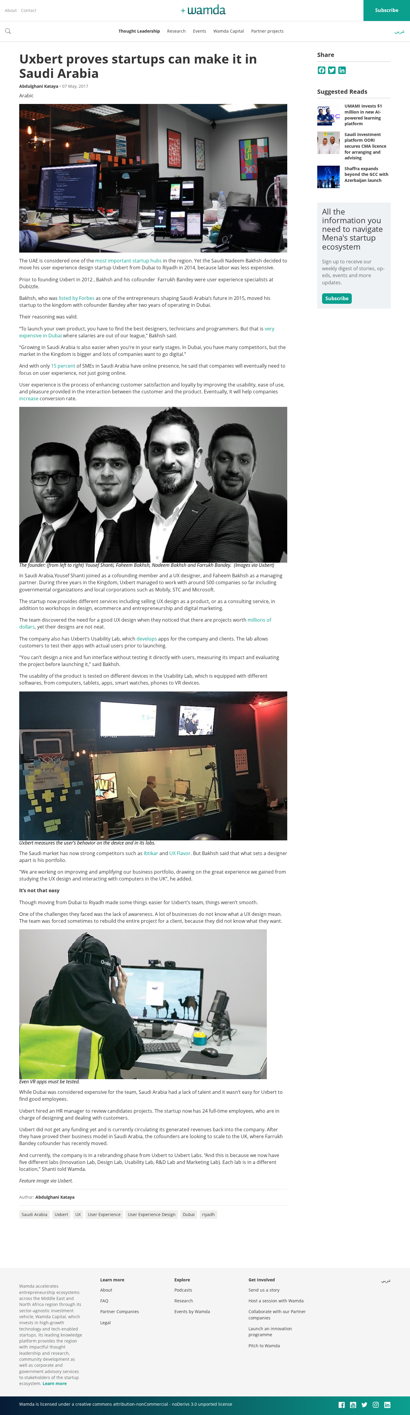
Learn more (55, 1383)
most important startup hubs (128, 260)
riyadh (208, 1214)
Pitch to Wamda (264, 1345)
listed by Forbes (77, 298)
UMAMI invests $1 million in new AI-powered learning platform (363, 114)
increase (28, 398)
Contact (28, 10)
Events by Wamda (192, 1311)
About (11, 10)
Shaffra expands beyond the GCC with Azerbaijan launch (366, 174)
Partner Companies (119, 1311)
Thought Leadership (139, 31)
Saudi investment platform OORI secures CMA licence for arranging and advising (365, 146)
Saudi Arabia (34, 1214)
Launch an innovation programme (270, 1331)
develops (147, 638)
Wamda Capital (228, 31)
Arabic (26, 95)
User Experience (104, 1214)
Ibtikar (151, 853)
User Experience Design (152, 1214)
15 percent (63, 366)
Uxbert (61, 1214)
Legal (105, 1322)
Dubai (189, 1214)
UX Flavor (180, 853)
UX (78, 1214)
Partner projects (267, 31)
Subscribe (386, 10)
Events (199, 31)
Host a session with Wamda (276, 1301)
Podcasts (183, 1290)
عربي (399, 31)
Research (176, 31)
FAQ (104, 1301)
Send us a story (264, 1290)
